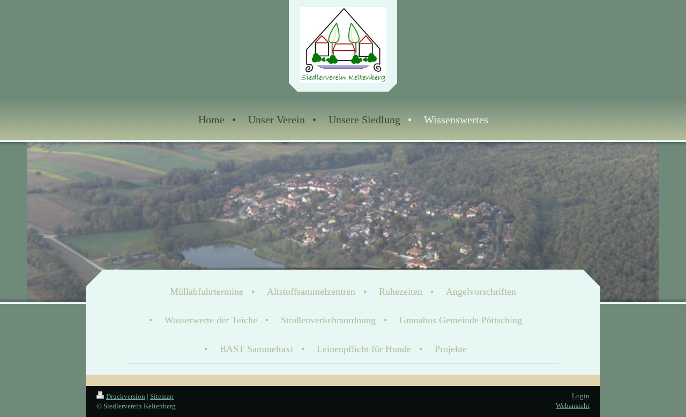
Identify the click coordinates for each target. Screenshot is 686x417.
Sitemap (162, 396)
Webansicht (573, 405)
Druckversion (125, 396)
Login (581, 396)
